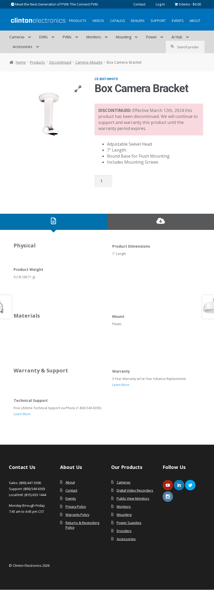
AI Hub (176, 36)
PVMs (67, 36)
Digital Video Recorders (135, 490)
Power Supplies (129, 522)
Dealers (138, 20)
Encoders (124, 530)
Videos (98, 20)
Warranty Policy (77, 514)
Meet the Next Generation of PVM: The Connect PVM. (56, 4)
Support (158, 20)
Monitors (93, 36)
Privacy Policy (76, 506)
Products (77, 20)
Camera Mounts (89, 62)
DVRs (43, 36)
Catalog (117, 20)
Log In (160, 4)
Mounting (123, 36)
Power (151, 36)
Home (20, 62)
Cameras (17, 36)
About (194, 20)
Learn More (120, 385)
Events (178, 20)
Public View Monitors (133, 498)
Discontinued (60, 62)
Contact (139, 4)
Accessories (22, 46)
